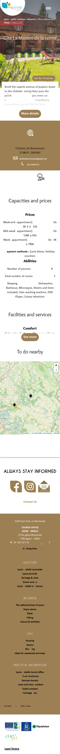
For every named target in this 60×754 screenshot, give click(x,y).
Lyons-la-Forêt (30, 574)
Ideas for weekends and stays (30, 653)
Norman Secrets (30, 680)
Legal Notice (12, 748)
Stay (30, 633)
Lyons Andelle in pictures (30, 586)
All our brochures (30, 676)
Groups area (25, 706)
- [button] (56, 370)
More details (30, 113)
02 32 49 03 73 (33, 165)
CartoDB (56, 433)
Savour (30, 645)
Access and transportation (30, 684)
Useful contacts (30, 689)
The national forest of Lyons (30, 605)
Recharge (30, 598)
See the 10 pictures (43, 78)
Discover (29, 562)
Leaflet (26, 433)
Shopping (30, 649)
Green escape (30, 582)
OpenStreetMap (37, 433)
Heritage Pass (30, 693)
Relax (30, 613)
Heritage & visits (29, 578)
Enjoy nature (29, 609)
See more (30, 337)
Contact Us (30, 501)
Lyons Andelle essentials (29, 569)
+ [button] (56, 365)
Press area (7, 706)
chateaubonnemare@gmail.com (33, 159)
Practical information (30, 665)
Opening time (30, 548)
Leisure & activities (30, 622)
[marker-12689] (30, 396)
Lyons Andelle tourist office (30, 672)
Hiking (30, 618)
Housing (30, 641)
